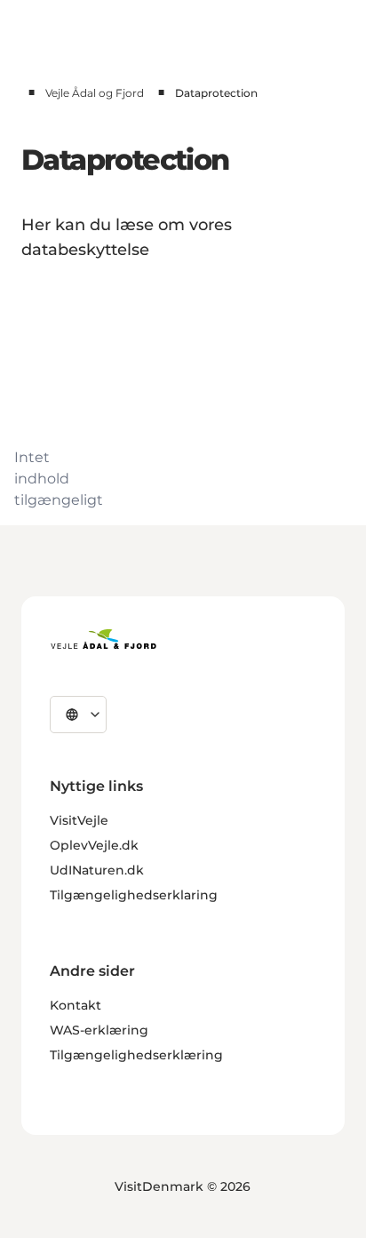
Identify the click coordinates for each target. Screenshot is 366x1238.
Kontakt (75, 1005)
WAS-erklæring (99, 1030)
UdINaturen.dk (97, 870)
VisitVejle (79, 820)
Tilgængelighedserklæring (136, 1055)
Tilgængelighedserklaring (134, 895)
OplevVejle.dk (94, 845)
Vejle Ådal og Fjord (94, 93)
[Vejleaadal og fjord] (103, 639)
